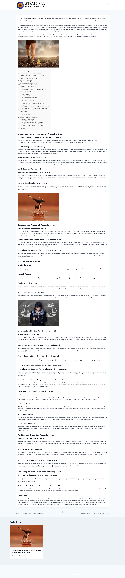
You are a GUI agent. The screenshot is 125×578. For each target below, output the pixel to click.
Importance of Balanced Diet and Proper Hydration (32, 125)
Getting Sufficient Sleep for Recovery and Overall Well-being (34, 126)
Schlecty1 (15, 555)
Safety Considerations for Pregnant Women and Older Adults (34, 108)
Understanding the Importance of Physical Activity (30, 73)
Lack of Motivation (25, 113)
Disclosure (94, 5)
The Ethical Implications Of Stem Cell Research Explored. (95, 512)
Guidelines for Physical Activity (26, 80)
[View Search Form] (108, 5)
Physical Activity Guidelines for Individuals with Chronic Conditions (35, 106)
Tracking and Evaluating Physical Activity (28, 117)
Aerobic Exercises (25, 92)
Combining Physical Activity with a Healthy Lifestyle (30, 123)
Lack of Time (24, 111)
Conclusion (22, 128)
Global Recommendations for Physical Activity (31, 81)
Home (99, 5)
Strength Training (25, 94)
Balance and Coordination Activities (29, 97)
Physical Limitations (25, 114)
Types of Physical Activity (25, 91)
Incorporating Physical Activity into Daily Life (29, 99)
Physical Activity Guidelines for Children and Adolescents (33, 89)
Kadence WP (76, 574)
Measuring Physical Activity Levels (28, 119)
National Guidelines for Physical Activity (29, 83)
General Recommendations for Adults (29, 86)
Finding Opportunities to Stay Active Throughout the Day (34, 103)
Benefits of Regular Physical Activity (29, 77)
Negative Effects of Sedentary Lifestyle (29, 78)
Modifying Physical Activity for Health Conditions (30, 105)
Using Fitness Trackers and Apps (29, 120)
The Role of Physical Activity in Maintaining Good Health (33, 75)
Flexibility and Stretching (27, 95)
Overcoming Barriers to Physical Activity (28, 110)
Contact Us (87, 5)
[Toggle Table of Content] (47, 72)
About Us (80, 5)
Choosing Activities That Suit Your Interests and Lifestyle (34, 102)
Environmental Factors (26, 116)
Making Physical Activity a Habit (28, 100)
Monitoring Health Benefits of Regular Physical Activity (33, 122)
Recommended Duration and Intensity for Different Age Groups (35, 87)
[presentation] (26, 536)
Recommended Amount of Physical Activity (29, 84)
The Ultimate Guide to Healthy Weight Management (29, 512)
